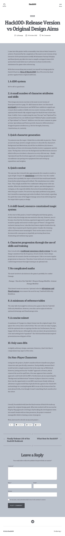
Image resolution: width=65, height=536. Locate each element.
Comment (11, 466)
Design (32, 16)
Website (10, 491)
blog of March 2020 (28, 72)
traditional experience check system (35, 251)
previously (12, 107)
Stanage (20, 35)
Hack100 (32, 4)
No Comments (46, 35)
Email (35, 482)
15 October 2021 (32, 35)
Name (10, 482)
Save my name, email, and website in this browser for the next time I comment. (28, 499)
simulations (29, 176)
